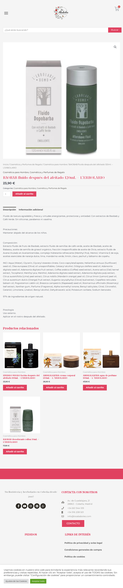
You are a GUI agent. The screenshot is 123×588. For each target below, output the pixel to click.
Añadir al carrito (24, 194)
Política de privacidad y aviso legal (83, 543)
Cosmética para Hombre (55, 164)
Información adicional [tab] (31, 209)
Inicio (5, 164)
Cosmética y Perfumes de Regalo (26, 164)
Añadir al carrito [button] (15, 387)
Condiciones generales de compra (83, 549)
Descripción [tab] (9, 209)
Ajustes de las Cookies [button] (16, 581)
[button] (6, 13)
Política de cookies (74, 556)
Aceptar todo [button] (38, 581)
